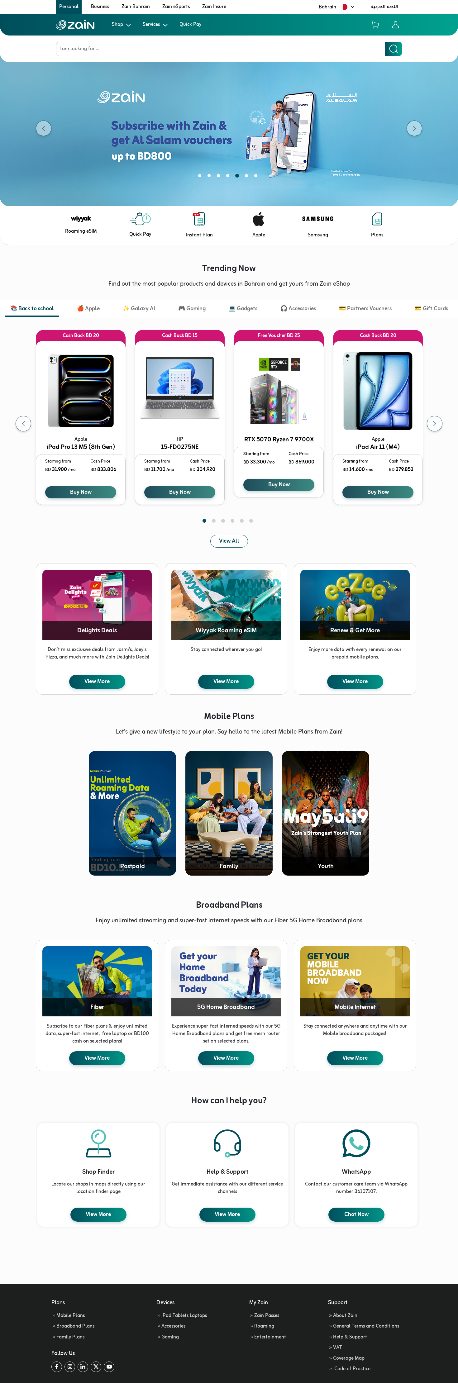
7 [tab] (257, 177)
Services (151, 25)
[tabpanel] (229, 128)
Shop (117, 25)
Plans (377, 235)
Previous (23, 423)
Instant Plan (199, 235)
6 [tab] (248, 177)
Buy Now (81, 492)
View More (97, 681)
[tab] (32, 309)
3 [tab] (220, 177)
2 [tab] (210, 177)
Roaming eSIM (81, 231)
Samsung (318, 235)
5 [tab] (238, 177)
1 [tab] (201, 177)
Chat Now (356, 1214)
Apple (258, 235)
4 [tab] (229, 177)
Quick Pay (190, 25)
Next (434, 423)
